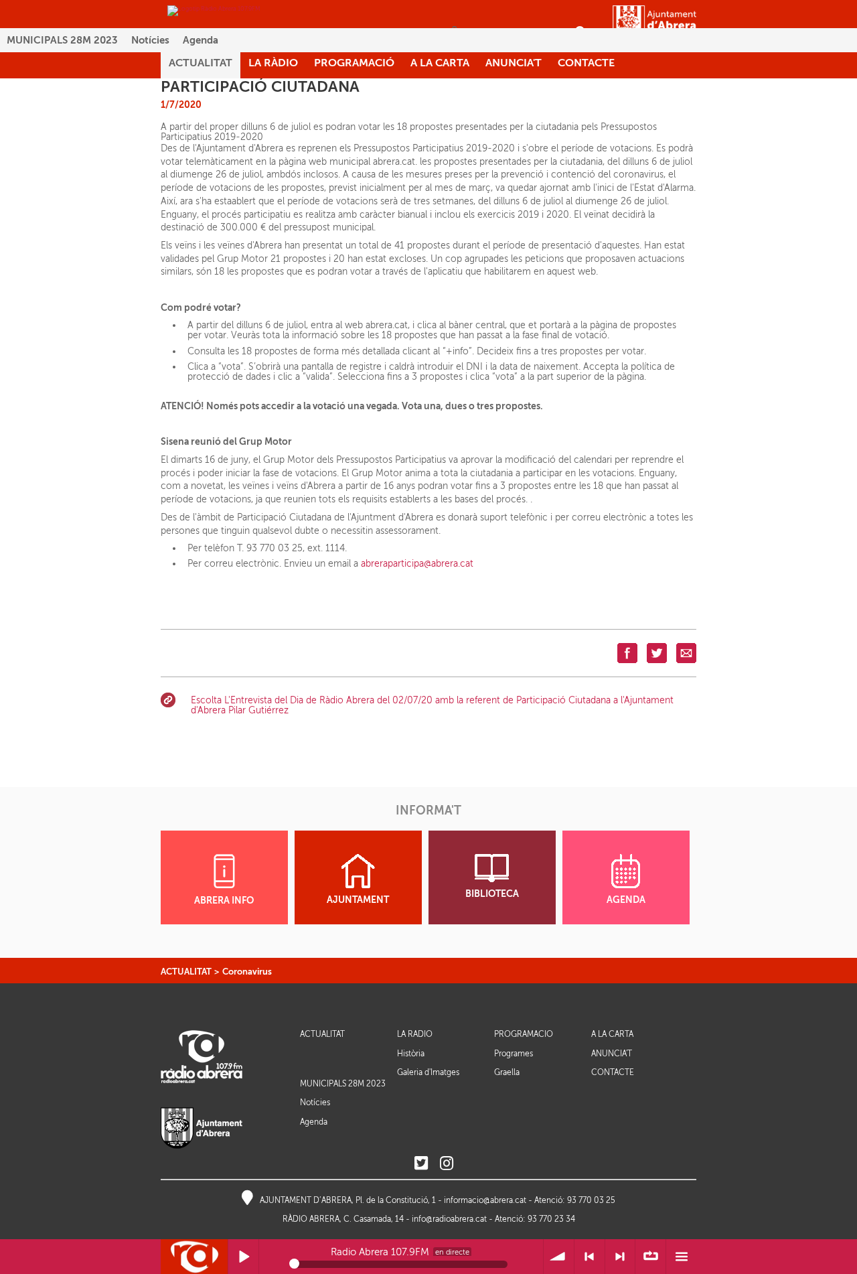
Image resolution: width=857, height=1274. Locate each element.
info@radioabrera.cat (449, 1219)
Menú (681, 1257)
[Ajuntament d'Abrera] (654, 24)
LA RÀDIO (415, 1034)
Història (410, 1053)
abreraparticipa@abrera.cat (417, 564)
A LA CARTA (612, 1034)
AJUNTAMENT (358, 900)
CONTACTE (612, 1072)
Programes (513, 1053)
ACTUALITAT (186, 972)
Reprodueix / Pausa (243, 1257)
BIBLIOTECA (492, 894)
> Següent (620, 1257)
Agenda (200, 40)
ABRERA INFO (224, 901)
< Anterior (589, 1257)
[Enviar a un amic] (686, 653)
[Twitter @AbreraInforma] (421, 1163)
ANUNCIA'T (611, 1054)
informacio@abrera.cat (485, 1200)
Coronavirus (247, 972)
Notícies (150, 40)
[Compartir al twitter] (657, 653)
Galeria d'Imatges (428, 1072)
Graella (507, 1072)
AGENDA (626, 900)
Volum (559, 1257)
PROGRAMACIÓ (523, 1034)
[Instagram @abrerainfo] (446, 1163)
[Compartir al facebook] (627, 653)
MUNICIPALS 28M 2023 (62, 40)
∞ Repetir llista (650, 1257)
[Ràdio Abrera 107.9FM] (213, 10)
